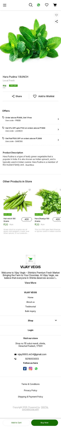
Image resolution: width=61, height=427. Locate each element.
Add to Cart (16, 423)
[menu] (4, 5)
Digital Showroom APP (35, 408)
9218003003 (32, 358)
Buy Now (44, 423)
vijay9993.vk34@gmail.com (32, 354)
